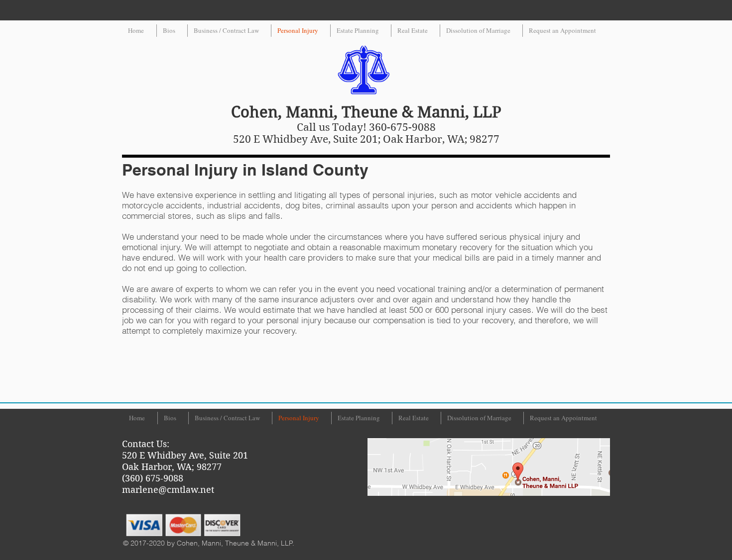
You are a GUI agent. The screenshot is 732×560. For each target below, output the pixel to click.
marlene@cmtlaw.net (168, 489)
